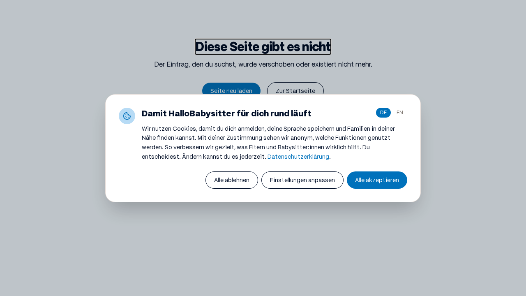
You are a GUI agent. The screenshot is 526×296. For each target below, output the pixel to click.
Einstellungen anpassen (302, 180)
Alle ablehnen (231, 180)
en (400, 112)
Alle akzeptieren (377, 180)
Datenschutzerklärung (298, 156)
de (383, 112)
